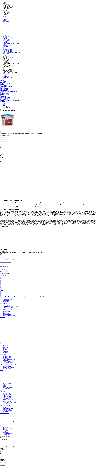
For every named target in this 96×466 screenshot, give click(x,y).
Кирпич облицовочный (7, 299)
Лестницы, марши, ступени (8, 399)
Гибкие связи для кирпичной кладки (10, 421)
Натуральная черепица (7, 335)
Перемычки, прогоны (7, 401)
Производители (6, 21)
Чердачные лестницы (7, 368)
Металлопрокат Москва (7, 50)
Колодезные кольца (6, 398)
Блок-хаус (4, 348)
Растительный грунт (6, 388)
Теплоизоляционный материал (8, 37)
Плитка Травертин (6, 379)
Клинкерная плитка (6, 361)
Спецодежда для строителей (8, 422)
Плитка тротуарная (6, 40)
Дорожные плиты (6, 395)
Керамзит (4, 385)
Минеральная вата (6, 311)
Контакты (4, 20)
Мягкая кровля (5, 339)
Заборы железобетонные (7, 397)
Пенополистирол (6, 313)
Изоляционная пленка (7, 314)
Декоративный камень (7, 357)
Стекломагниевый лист (7, 409)
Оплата (4, 28)
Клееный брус (5, 352)
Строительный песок (7, 383)
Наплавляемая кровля (7, 337)
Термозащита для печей (7, 433)
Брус (3, 346)
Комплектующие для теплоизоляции (10, 315)
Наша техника (33, 296)
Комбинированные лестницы (8, 367)
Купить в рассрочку (6, 29)
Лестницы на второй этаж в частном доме (11, 43)
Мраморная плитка (6, 377)
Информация (16, 296)
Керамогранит (5, 360)
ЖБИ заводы (5, 48)
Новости (4, 31)
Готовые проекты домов (7, 24)
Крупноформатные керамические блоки (10, 306)
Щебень (4, 384)
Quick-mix (2, 166)
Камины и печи (6, 53)
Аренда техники (6, 25)
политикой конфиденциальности (50, 276)
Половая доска (5, 347)
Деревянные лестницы (7, 366)
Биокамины (5, 429)
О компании (5, 19)
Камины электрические (7, 428)
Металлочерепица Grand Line (8, 334)
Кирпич (4, 35)
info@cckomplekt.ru (4, 266)
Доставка (4, 26)
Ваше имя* (2, 253)
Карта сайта (42, 296)
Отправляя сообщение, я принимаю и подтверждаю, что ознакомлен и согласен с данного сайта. (32, 276)
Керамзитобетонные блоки (8, 307)
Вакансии (4, 33)
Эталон (1, 173)
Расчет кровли (5, 340)
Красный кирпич (6, 301)
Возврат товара (5, 30)
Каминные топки (6, 432)
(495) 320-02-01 (3, 82)
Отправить (2, 257)
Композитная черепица (7, 338)
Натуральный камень (7, 45)
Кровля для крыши (6, 39)
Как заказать (5, 27)
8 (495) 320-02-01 (3, 261)
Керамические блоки (7, 300)
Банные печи (5, 430)
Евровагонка (5, 349)
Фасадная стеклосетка (7, 423)
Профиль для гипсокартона (8, 408)
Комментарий (3, 462)
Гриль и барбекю (6, 434)
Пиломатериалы (6, 41)
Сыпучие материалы (6, 46)
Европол (4, 350)
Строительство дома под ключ (8, 23)
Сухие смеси (5, 38)
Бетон (4, 44)
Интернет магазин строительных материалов (11, 52)
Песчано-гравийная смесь (7, 387)
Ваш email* (2, 459)
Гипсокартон (5, 407)
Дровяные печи (6, 427)
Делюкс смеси (3, 129)
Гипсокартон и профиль (7, 49)
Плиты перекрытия (6, 403)
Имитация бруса (6, 351)
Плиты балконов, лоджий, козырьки (9, 402)
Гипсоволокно (5, 411)
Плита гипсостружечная (7, 410)
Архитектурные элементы (8, 362)
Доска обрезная (5, 345)
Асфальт (4, 386)
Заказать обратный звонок (5, 273)
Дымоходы (5, 431)
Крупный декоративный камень (9, 359)
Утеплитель (5, 312)
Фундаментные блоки (7, 393)
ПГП (3, 47)
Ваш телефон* (3, 254)
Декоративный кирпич (7, 356)
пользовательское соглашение (21, 276)
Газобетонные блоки (6, 305)
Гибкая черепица (6, 336)
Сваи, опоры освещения (7, 394)
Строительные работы (7, 22)
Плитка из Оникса (6, 378)
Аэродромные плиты (7, 396)
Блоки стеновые (6, 36)
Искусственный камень (7, 42)
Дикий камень (5, 358)
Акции (4, 32)
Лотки (4, 400)
